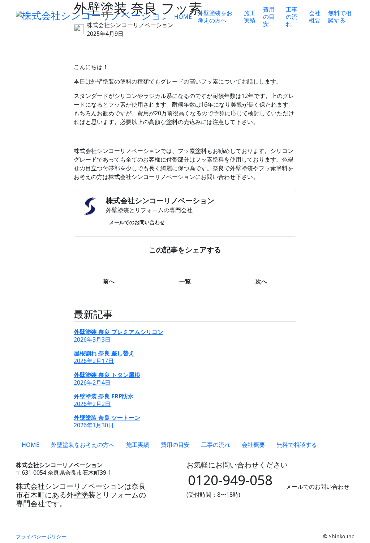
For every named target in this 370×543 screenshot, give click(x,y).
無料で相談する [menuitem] (339, 16)
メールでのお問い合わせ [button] (137, 222)
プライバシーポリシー (41, 536)
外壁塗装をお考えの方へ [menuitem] (215, 16)
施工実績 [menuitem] (249, 16)
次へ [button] (261, 281)
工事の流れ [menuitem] (291, 16)
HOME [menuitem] (183, 17)
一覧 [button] (185, 281)
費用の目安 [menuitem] (269, 16)
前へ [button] (109, 281)
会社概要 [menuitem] (314, 16)
